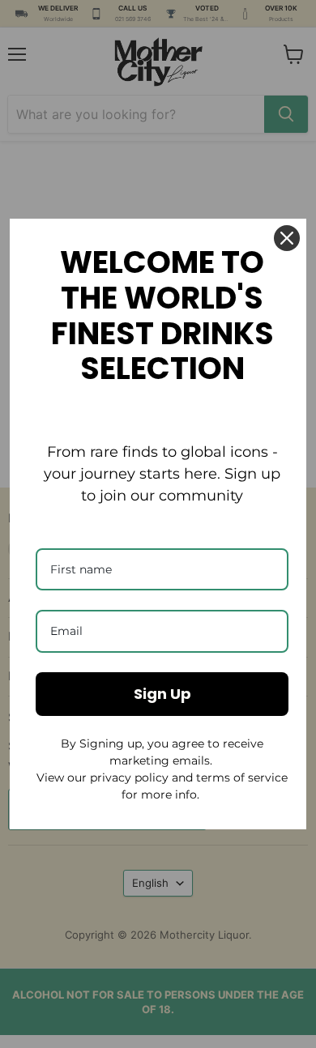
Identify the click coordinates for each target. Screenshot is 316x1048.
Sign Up (162, 694)
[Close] (286, 238)
